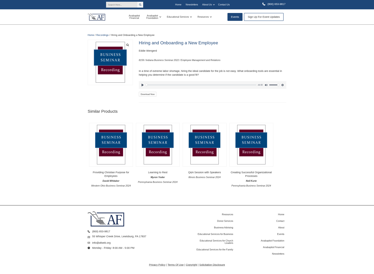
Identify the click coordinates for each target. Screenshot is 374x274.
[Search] (140, 5)
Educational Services (178, 17)
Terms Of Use (176, 264)
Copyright (191, 264)
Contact (280, 221)
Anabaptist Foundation (152, 16)
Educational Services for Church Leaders (216, 241)
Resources (203, 17)
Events (280, 234)
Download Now (148, 94)
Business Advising (223, 227)
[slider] (201, 85)
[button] (214, 4)
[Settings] (282, 85)
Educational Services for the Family (214, 249)
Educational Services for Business (215, 234)
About (281, 227)
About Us (207, 4)
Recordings (102, 35)
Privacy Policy (157, 264)
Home (178, 4)
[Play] (142, 85)
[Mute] (266, 85)
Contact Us (224, 4)
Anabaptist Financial (134, 16)
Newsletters (192, 4)
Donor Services (225, 221)
